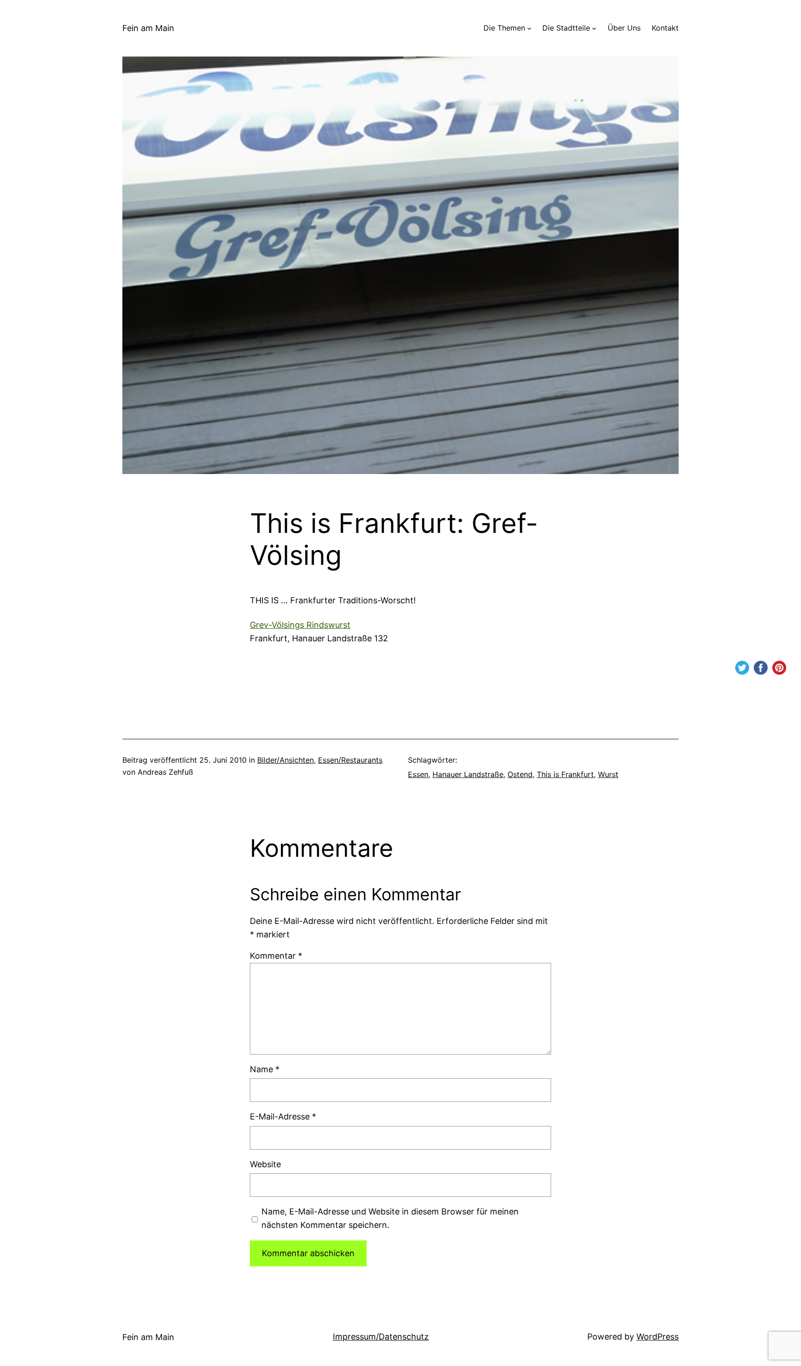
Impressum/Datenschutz (381, 1336)
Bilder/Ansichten (285, 760)
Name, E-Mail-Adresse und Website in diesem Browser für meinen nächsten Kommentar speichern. (390, 1218)
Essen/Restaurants (350, 760)
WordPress (657, 1336)
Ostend (520, 774)
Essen (418, 774)
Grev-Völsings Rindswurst (300, 625)
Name (265, 1069)
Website (265, 1164)
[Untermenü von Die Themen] (529, 28)
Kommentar (276, 956)
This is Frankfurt (565, 774)
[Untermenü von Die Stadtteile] (594, 28)
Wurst (608, 774)
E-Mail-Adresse (283, 1116)
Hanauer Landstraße (467, 774)
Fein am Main (148, 28)
